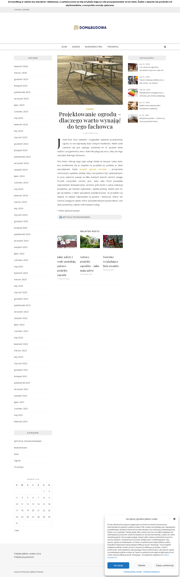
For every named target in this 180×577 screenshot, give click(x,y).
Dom (64, 46)
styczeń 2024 (20, 214)
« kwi (16, 530)
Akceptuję (118, 565)
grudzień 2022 (21, 298)
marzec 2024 (20, 201)
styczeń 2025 (20, 137)
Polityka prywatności (151, 571)
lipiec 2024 (19, 176)
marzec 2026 (20, 72)
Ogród (76, 46)
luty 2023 (18, 285)
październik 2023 (22, 234)
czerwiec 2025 (21, 111)
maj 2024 (18, 189)
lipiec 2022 (19, 324)
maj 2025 (18, 118)
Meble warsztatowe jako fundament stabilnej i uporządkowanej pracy (150, 107)
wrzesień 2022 (21, 311)
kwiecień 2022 (21, 344)
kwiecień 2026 (21, 66)
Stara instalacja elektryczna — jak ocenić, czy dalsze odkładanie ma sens (152, 82)
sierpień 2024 (21, 169)
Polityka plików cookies (133, 571)
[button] (174, 518)
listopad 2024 (20, 150)
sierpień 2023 (21, 247)
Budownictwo (93, 46)
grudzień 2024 (21, 143)
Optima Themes (36, 572)
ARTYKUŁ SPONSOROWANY (28, 441)
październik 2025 (22, 92)
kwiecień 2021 (21, 421)
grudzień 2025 (21, 79)
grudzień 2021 (21, 369)
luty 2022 (18, 356)
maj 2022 (18, 337)
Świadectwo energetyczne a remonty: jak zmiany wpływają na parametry (152, 94)
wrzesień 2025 (21, 98)
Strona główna (21, 10)
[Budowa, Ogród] (90, 27)
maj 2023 (18, 266)
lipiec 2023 (19, 253)
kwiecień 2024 (21, 195)
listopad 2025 (20, 85)
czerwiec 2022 (21, 331)
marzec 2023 (20, 279)
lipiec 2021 (19, 402)
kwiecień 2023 (21, 273)
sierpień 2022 (21, 318)
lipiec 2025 (19, 105)
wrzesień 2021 (21, 389)
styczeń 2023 (20, 292)
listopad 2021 (20, 376)
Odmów (141, 565)
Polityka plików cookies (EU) (27, 553)
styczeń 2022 (20, 363)
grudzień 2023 (21, 221)
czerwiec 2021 (21, 408)
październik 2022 (22, 305)
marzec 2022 (20, 350)
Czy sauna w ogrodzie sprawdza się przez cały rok (151, 68)
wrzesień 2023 (21, 240)
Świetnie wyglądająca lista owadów (111, 261)
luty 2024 (18, 208)
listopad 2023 (20, 227)
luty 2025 (18, 130)
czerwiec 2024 (21, 182)
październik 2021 (22, 382)
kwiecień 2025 (21, 124)
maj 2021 (18, 415)
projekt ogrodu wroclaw (93, 169)
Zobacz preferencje (165, 565)
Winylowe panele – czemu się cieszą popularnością (152, 120)
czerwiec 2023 (21, 260)
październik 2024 (22, 156)
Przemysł (113, 46)
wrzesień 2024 (21, 163)
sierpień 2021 (21, 395)
